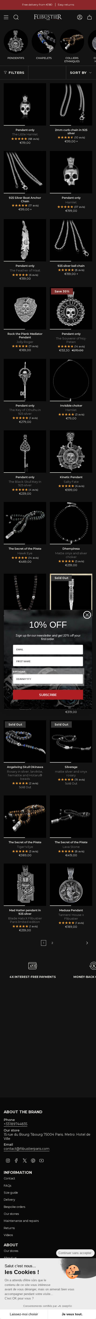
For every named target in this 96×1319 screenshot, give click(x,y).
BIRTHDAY (19, 671)
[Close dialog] (87, 614)
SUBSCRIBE (48, 694)
